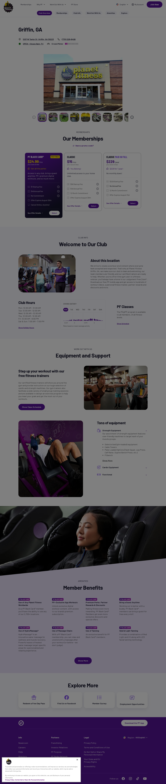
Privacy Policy (9, 780)
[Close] (77, 759)
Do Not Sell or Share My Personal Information (29, 780)
